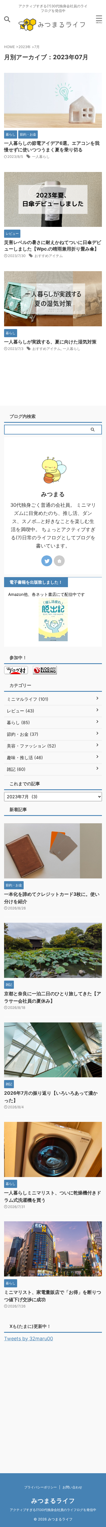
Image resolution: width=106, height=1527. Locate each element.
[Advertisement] (53, 1401)
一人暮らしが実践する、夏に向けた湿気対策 (50, 342)
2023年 (24, 47)
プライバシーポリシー (40, 1487)
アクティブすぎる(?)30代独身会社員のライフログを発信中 (53, 1510)
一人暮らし (41, 156)
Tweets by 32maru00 (28, 1338)
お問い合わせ (72, 1487)
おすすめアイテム (49, 256)
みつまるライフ (53, 1500)
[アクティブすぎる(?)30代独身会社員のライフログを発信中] (53, 30)
